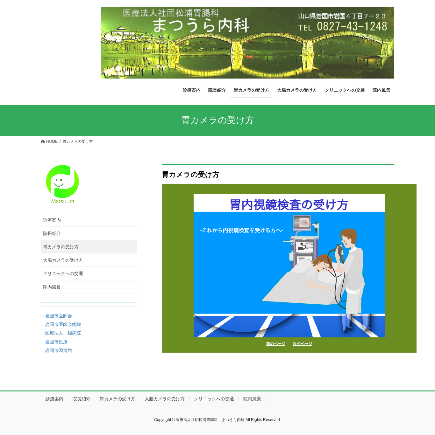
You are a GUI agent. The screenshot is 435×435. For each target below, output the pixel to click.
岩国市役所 (56, 341)
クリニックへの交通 (63, 273)
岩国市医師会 (58, 315)
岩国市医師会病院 (63, 324)
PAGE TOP (419, 416)
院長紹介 (52, 233)
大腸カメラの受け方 (63, 260)
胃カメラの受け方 (61, 246)
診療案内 (52, 220)
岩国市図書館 (58, 350)
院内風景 (52, 287)
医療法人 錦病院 (63, 332)
